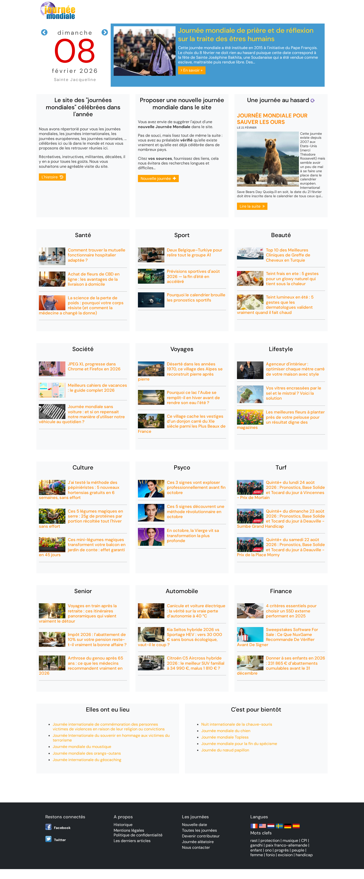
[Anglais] (262, 828)
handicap (304, 854)
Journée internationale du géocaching (87, 759)
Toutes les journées (199, 830)
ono (268, 850)
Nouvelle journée (157, 178)
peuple (298, 850)
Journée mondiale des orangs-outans (87, 753)
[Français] (254, 828)
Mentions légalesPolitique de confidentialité (138, 833)
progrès (282, 850)
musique (290, 840)
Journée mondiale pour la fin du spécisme (239, 743)
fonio (270, 854)
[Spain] (296, 828)
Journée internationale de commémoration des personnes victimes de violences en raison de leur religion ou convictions (109, 727)
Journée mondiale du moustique (82, 746)
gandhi (256, 845)
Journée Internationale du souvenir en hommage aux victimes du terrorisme (111, 738)
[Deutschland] (287, 828)
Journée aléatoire (198, 841)
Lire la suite (251, 206)
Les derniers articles (132, 840)
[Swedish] (279, 828)
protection (270, 840)
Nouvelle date (194, 824)
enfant (256, 850)
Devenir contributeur (201, 836)
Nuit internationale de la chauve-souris (236, 724)
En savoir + (192, 70)
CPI (304, 840)
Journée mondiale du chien (225, 730)
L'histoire (51, 177)
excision (285, 854)
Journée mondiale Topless (225, 737)
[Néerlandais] (271, 828)
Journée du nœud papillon (225, 750)
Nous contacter (196, 847)
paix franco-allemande (286, 845)
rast (254, 840)
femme (256, 854)
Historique (123, 824)
